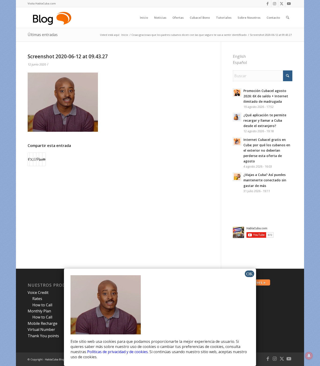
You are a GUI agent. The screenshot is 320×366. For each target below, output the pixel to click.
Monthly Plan (39, 311)
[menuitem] (42, 3)
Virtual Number (41, 329)
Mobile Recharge (42, 323)
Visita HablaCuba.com (42, 3)
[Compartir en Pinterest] (37, 159)
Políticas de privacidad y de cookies (117, 351)
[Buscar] (287, 17)
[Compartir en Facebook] (29, 159)
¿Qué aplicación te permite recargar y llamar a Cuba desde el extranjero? (264, 120)
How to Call (42, 304)
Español (240, 62)
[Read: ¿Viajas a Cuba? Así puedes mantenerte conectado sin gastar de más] (237, 176)
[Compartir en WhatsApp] (34, 159)
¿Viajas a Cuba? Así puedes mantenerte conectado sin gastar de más (264, 180)
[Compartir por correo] (43, 159)
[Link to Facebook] (267, 3)
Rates (37, 298)
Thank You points (43, 335)
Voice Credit (38, 292)
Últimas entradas (43, 34)
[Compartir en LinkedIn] (40, 159)
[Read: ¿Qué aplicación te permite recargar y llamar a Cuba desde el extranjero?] (237, 117)
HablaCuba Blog (54, 359)
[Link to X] (281, 3)
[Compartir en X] (31, 159)
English (239, 56)
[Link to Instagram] (274, 3)
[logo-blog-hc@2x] (53, 17)
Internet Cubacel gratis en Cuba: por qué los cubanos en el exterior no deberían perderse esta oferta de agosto (266, 150)
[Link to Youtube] (288, 3)
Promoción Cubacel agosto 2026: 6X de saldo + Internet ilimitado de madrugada (265, 96)
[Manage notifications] (309, 355)
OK (249, 273)
